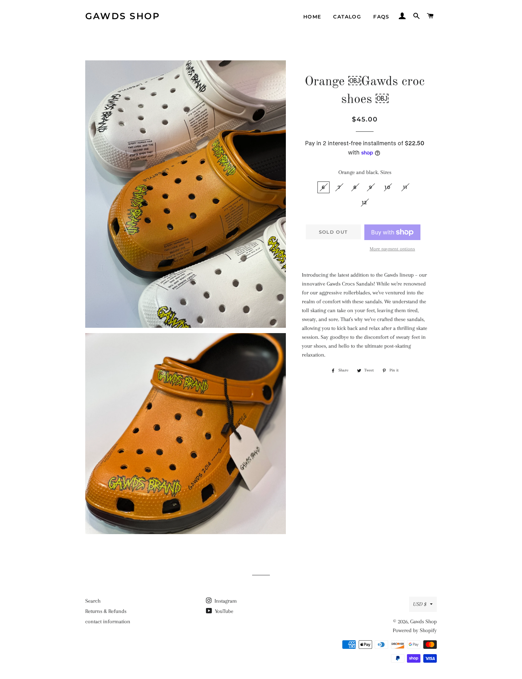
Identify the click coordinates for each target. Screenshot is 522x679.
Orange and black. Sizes (364, 172)
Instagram (225, 601)
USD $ (419, 604)
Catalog (347, 16)
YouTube (223, 611)
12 (365, 202)
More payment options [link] (392, 248)
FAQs (381, 16)
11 (405, 187)
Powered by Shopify (415, 630)
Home (312, 16)
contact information (107, 621)
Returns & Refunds (105, 611)
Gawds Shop (122, 16)
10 (388, 187)
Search (92, 601)
